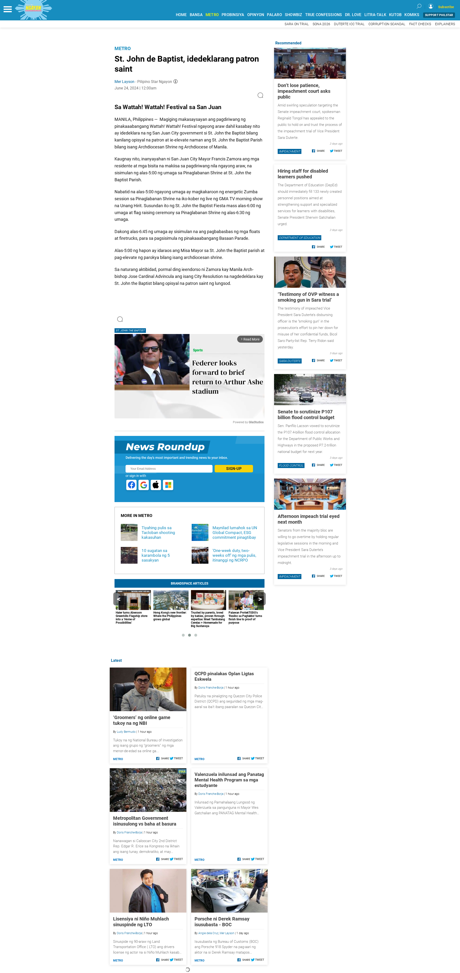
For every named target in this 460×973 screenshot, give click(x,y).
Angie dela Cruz (208, 933)
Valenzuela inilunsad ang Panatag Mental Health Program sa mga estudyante (229, 780)
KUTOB (395, 14)
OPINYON (255, 14)
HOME (181, 14)
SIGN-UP (234, 468)
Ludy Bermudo (126, 731)
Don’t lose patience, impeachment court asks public (304, 91)
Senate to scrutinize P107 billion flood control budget (306, 414)
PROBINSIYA (233, 14)
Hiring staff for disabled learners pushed (303, 174)
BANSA (196, 14)
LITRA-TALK (375, 14)
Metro (123, 48)
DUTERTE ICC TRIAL (349, 24)
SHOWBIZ (293, 14)
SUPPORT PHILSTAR (439, 15)
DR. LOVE (353, 14)
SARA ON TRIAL (297, 24)
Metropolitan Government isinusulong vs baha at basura (144, 821)
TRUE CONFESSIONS (323, 14)
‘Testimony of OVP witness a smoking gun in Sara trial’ (308, 297)
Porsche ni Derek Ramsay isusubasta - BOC (222, 921)
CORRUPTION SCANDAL (386, 24)
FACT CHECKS (420, 24)
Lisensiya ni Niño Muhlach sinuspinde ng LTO (141, 921)
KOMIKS (411, 14)
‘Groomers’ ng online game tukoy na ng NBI (141, 720)
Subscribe (446, 7)
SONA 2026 (321, 24)
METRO (212, 14)
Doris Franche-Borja (210, 687)
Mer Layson (124, 81)
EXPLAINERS (445, 24)
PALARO (274, 14)
